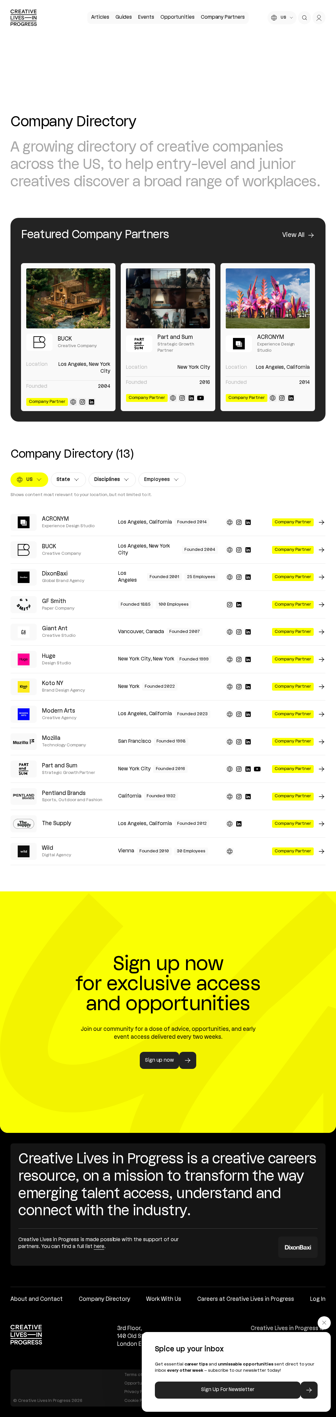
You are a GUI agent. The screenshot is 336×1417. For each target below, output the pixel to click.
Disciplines (109, 481)
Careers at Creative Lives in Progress (245, 1299)
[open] (304, 17)
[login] (319, 17)
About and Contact (36, 1299)
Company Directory (104, 1299)
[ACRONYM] (268, 298)
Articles (100, 17)
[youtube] (200, 398)
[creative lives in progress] (23, 18)
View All (293, 235)
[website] (73, 402)
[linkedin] (91, 402)
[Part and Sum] (168, 298)
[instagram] (82, 402)
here (99, 1246)
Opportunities (177, 17)
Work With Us (163, 1299)
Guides (124, 17)
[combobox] (282, 17)
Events (146, 17)
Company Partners (223, 17)
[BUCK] (68, 298)
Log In (318, 1299)
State (68, 481)
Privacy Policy (138, 1392)
